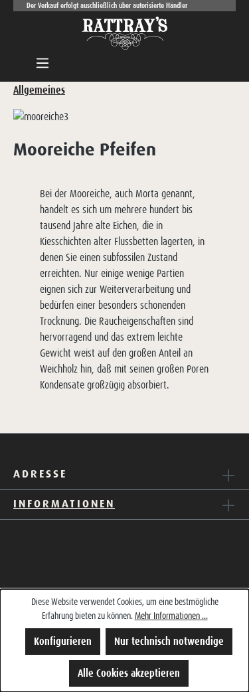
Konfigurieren (63, 641)
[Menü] (42, 63)
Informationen (64, 503)
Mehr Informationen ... (171, 615)
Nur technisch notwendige (169, 641)
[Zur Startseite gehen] (124, 33)
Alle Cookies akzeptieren (129, 673)
